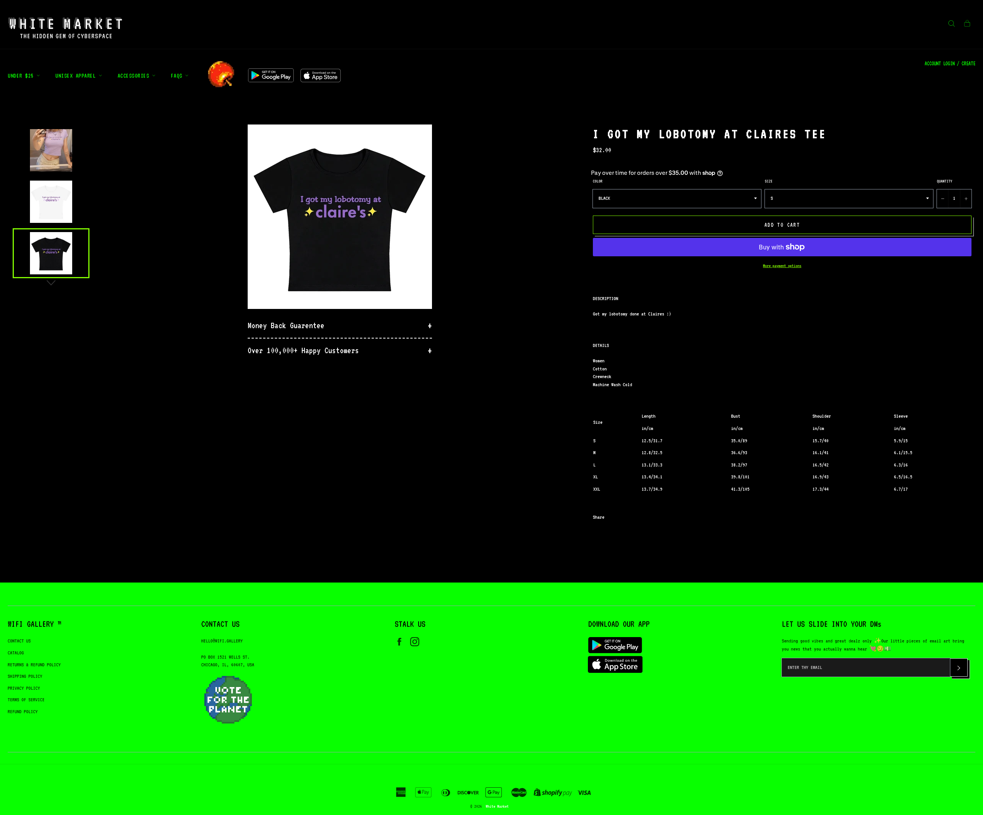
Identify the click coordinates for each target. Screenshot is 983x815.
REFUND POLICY (23, 711)
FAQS (178, 75)
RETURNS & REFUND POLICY (34, 664)
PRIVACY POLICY (24, 688)
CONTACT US (19, 641)
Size (769, 181)
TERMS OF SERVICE (26, 699)
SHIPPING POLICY (25, 676)
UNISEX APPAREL (77, 75)
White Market (497, 806)
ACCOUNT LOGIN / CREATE (950, 63)
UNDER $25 (22, 75)
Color (597, 181)
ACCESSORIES (134, 75)
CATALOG (16, 653)
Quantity (944, 181)
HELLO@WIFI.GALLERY (222, 641)
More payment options (782, 265)
